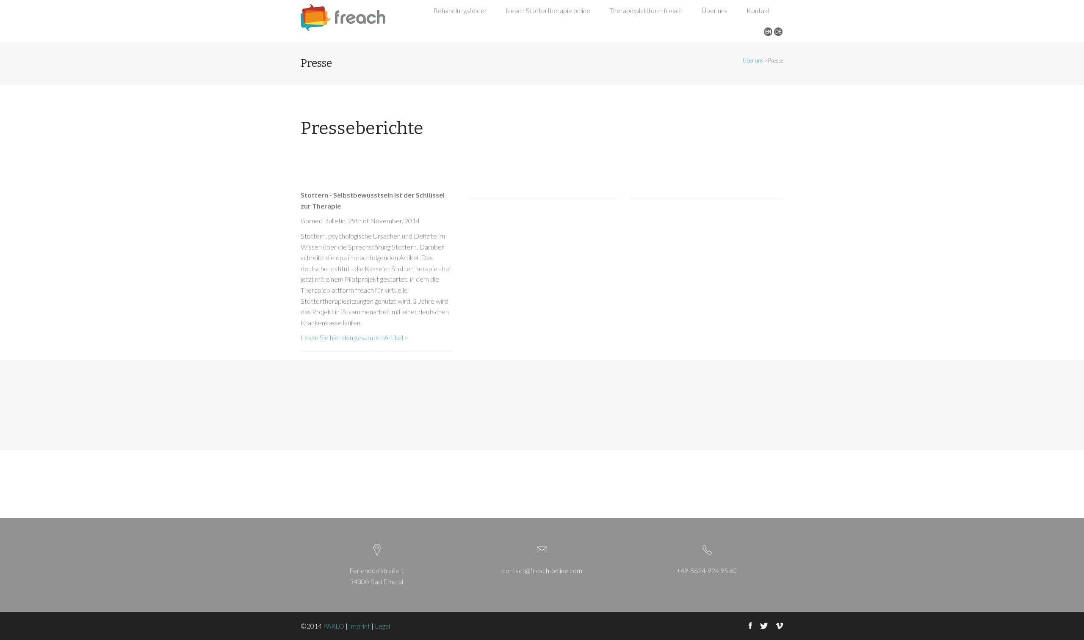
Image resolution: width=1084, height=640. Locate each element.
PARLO (333, 626)
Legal (382, 626)
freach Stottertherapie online (548, 10)
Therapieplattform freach (646, 10)
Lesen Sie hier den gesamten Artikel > (355, 337)
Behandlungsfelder (460, 10)
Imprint (359, 626)
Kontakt (758, 10)
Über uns (714, 10)
